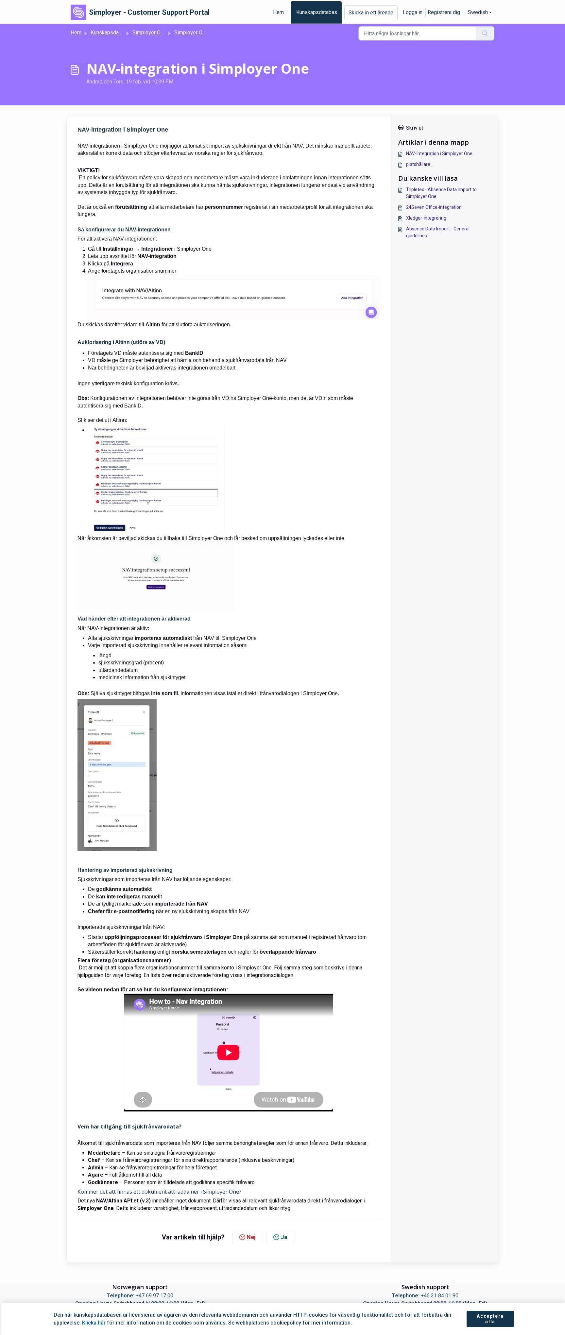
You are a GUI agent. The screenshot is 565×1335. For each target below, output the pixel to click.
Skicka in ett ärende (371, 12)
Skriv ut (414, 128)
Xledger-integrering (426, 218)
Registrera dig (444, 12)
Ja (284, 1237)
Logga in (412, 12)
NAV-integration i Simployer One (439, 153)
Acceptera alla (490, 1319)
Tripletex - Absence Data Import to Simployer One (441, 193)
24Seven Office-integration (434, 207)
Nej (251, 1237)
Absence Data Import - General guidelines (438, 232)
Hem (278, 12)
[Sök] (485, 33)
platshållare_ (419, 164)
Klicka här (94, 1323)
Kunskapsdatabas (316, 12)
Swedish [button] (478, 12)
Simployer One (149, 32)
